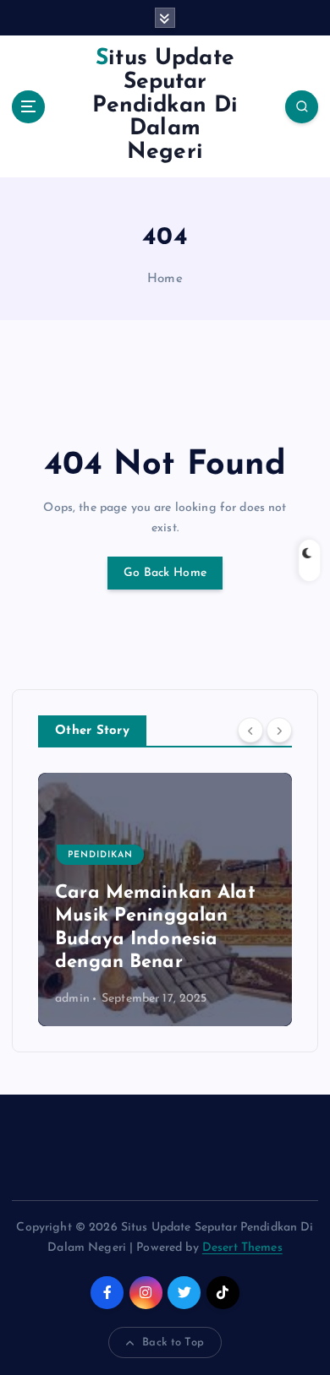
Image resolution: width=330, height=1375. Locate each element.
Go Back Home (165, 573)
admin (72, 998)
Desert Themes (242, 1248)
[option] (165, 899)
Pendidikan (100, 855)
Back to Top (173, 1342)
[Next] (279, 729)
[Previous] (250, 729)
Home (165, 279)
